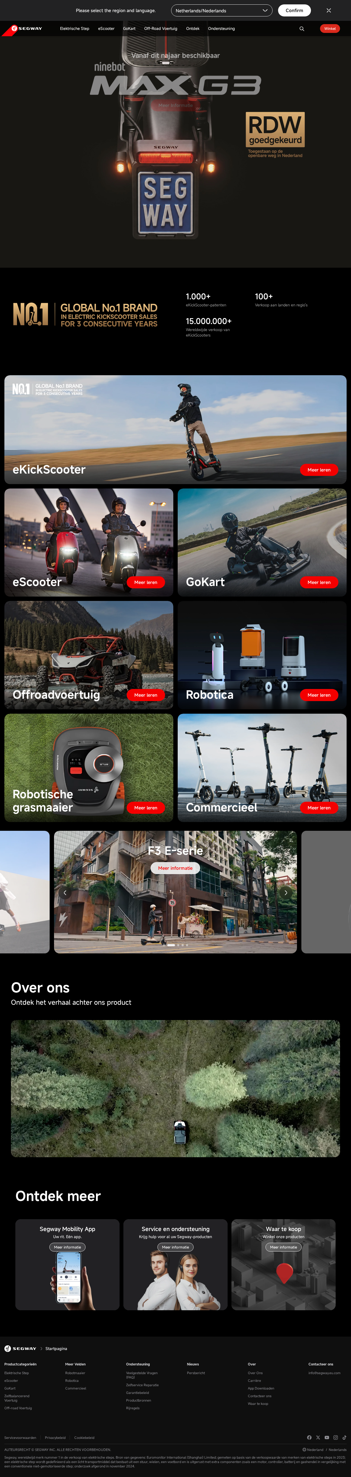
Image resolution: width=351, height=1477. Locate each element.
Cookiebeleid (84, 1437)
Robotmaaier (75, 1373)
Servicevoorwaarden (20, 1437)
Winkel (330, 28)
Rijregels (133, 1408)
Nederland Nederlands (327, 1449)
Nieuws (193, 1364)
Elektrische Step (16, 1373)
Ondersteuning (138, 1364)
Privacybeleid (55, 1437)
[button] (286, 892)
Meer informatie (175, 868)
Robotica (72, 1380)
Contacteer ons (259, 1396)
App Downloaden (261, 1388)
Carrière (254, 1380)
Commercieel (75, 1388)
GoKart (9, 1388)
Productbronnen (138, 1400)
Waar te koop (258, 1403)
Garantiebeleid (137, 1392)
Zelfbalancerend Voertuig (16, 1398)
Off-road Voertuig (18, 1408)
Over (252, 1364)
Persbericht (196, 1373)
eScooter (11, 1380)
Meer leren (319, 470)
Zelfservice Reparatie (142, 1385)
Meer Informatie (175, 114)
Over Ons (255, 1373)
